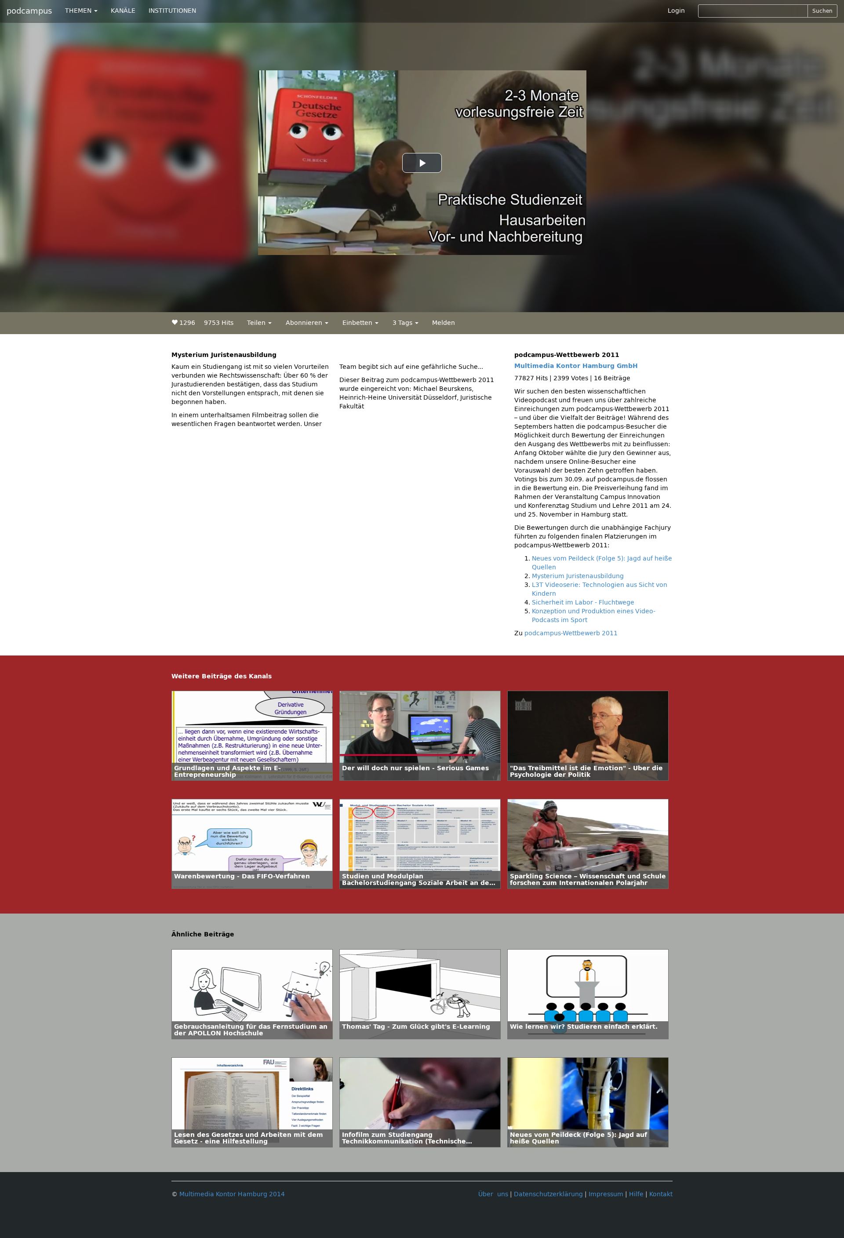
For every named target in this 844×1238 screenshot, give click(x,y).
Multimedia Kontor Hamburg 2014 (232, 1194)
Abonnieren (305, 323)
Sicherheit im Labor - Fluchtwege (583, 602)
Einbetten (358, 323)
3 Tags (403, 323)
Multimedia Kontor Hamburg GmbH (576, 366)
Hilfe (636, 1194)
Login (676, 11)
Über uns (493, 1194)
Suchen (822, 11)
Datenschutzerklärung (548, 1194)
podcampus (29, 11)
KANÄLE (123, 11)
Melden (443, 323)
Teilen (257, 323)
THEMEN (79, 11)
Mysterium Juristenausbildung (578, 576)
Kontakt (661, 1194)
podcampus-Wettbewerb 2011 (571, 633)
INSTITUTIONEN (172, 11)
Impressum (606, 1194)
